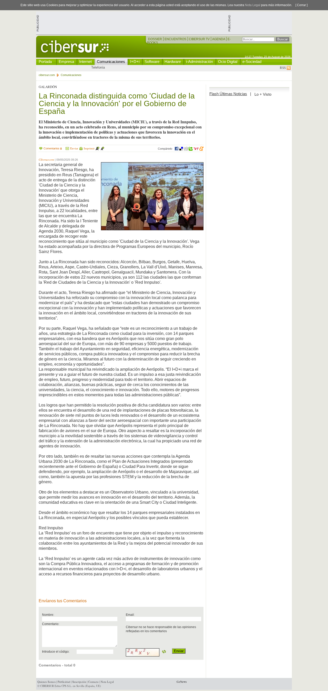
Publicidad (64, 682)
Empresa (66, 61)
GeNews (182, 682)
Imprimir (89, 148)
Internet (85, 61)
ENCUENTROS (176, 39)
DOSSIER (155, 39)
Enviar (74, 148)
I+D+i (134, 61)
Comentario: (50, 624)
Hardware (173, 61)
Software (152, 61)
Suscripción (79, 682)
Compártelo (165, 148)
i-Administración (199, 61)
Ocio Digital (227, 61)
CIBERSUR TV (199, 39)
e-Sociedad (251, 61)
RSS (283, 67)
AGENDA (219, 39)
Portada (45, 61)
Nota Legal (252, 5)
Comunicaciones (111, 61)
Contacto (93, 682)
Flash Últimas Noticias (228, 94)
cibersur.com (47, 74)
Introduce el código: (55, 651)
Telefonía (98, 67)
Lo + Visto (262, 94)
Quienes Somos (46, 682)
